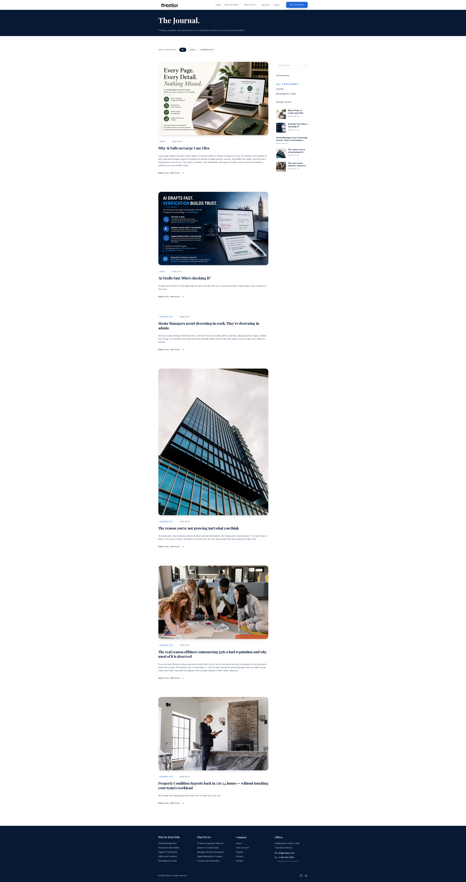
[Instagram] (301, 875)
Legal (192, 50)
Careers (239, 856)
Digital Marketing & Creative (209, 856)
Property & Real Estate (168, 847)
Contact (239, 861)
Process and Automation (208, 861)
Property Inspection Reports (210, 843)
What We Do (250, 5)
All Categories (287, 84)
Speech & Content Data (208, 847)
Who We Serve (231, 5)
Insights (266, 5)
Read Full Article (169, 173)
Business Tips (207, 50)
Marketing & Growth (167, 861)
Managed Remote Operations (210, 852)
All (182, 50)
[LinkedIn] (306, 875)
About (277, 5)
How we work (242, 847)
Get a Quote (297, 5)
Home (218, 5)
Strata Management (167, 843)
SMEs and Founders (167, 856)
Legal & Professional (167, 852)
